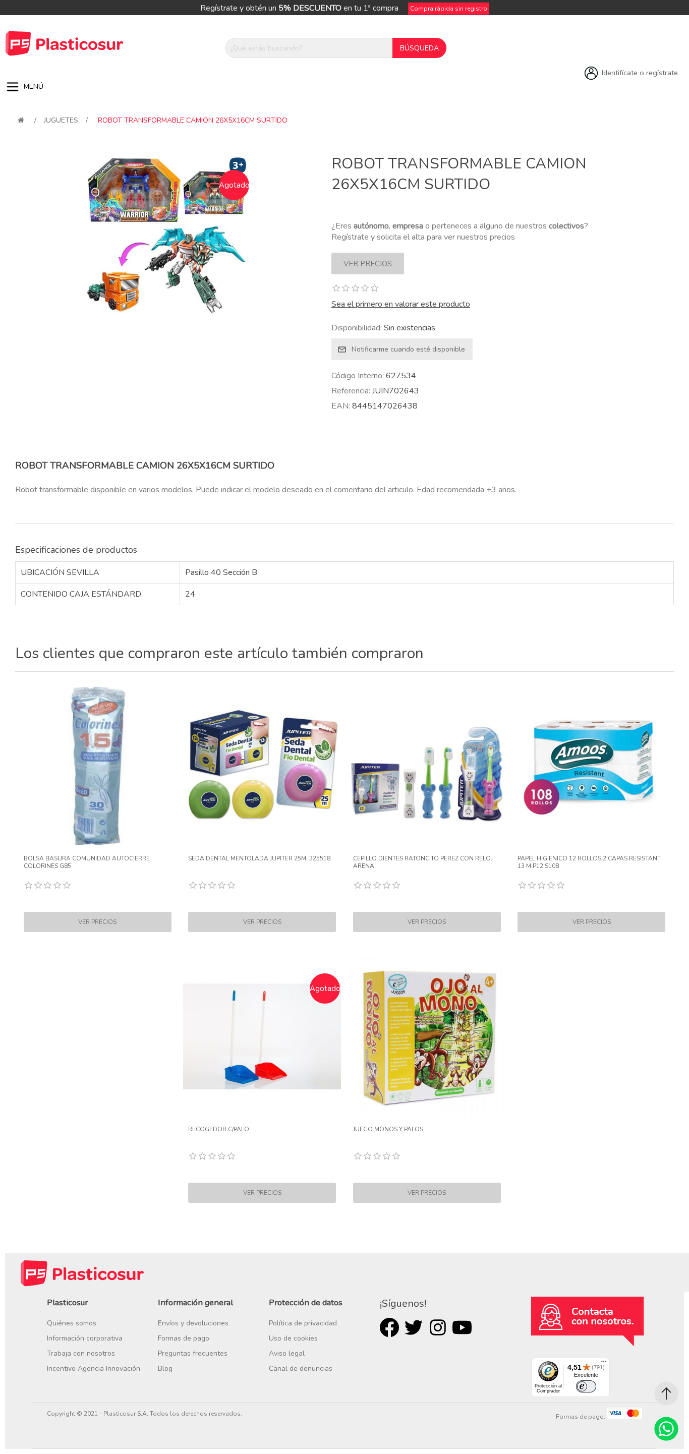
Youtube (462, 1327)
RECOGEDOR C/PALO (218, 1129)
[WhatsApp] (666, 1428)
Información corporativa (85, 1338)
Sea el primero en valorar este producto (400, 304)
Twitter (413, 1327)
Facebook (389, 1327)
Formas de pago (183, 1338)
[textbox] (309, 48)
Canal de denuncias (300, 1368)
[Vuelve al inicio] (21, 120)
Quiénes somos (71, 1323)
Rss (437, 1327)
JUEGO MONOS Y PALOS (388, 1129)
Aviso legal (287, 1353)
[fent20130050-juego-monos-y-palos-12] (427, 1036)
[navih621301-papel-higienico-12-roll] (591, 766)
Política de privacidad (303, 1323)
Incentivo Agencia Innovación (93, 1368)
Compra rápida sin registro (448, 9)
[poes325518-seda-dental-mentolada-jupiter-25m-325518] (262, 766)
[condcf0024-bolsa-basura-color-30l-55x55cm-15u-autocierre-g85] (98, 766)
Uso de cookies (293, 1338)
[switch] (586, 1386)
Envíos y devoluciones (193, 1323)
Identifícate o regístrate (640, 73)
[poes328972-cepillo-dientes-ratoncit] (427, 766)
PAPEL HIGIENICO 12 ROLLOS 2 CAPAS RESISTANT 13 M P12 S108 (589, 862)
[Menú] (604, 1364)
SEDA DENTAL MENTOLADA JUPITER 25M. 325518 (259, 858)
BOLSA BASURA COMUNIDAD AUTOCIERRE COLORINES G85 (87, 862)
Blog (165, 1368)
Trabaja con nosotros (81, 1353)
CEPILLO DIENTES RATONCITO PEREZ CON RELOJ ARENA (423, 862)
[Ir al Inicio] (666, 1393)
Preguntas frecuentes (192, 1353)
